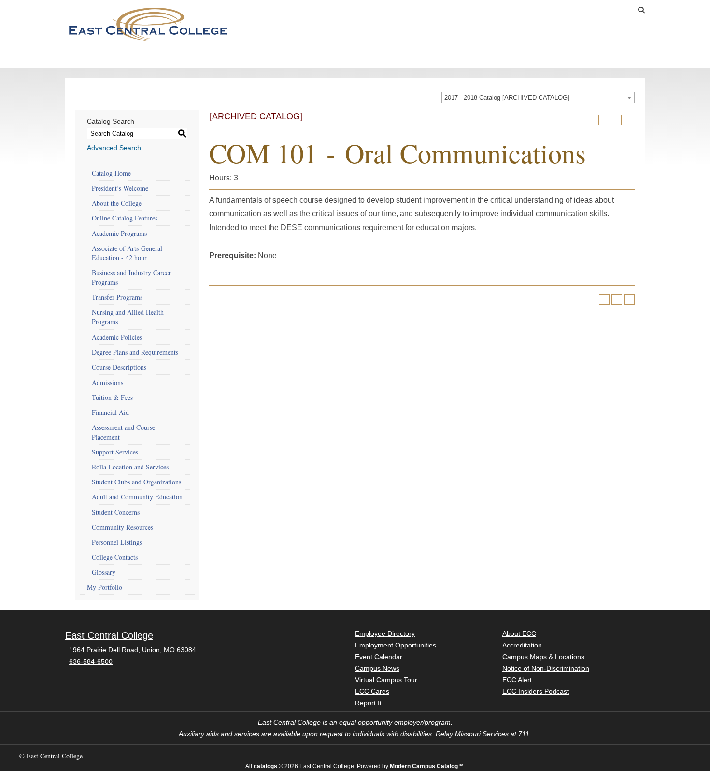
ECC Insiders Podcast (535, 691)
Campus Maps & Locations (543, 657)
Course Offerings (563, 10)
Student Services (266, 58)
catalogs (265, 766)
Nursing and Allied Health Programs (128, 316)
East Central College (109, 635)
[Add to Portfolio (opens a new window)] (603, 120)
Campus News (377, 668)
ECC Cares (372, 691)
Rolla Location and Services (130, 466)
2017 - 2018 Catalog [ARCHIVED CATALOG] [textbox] (506, 97)
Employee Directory (385, 633)
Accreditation (522, 645)
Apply (483, 10)
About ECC (505, 58)
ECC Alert (517, 680)
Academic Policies (117, 337)
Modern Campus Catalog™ (427, 766)
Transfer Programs (117, 297)
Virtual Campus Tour (386, 680)
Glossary (103, 572)
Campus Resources (353, 58)
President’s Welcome (120, 188)
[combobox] (538, 97)
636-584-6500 (91, 661)
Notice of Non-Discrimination (545, 668)
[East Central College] (147, 24)
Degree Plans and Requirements (135, 352)
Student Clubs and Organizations (136, 481)
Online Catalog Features (124, 217)
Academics (173, 58)
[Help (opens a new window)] (629, 120)
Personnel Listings (117, 542)
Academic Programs (119, 233)
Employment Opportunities (395, 645)
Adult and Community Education (137, 496)
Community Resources (122, 527)
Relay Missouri (458, 734)
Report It (368, 703)
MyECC (616, 10)
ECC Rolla (586, 58)
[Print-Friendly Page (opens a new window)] (616, 120)
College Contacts (115, 557)
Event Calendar (378, 657)
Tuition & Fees (112, 397)
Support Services (115, 451)
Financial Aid (110, 412)
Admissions (91, 58)
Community (422, 58)
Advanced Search (114, 147)
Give (513, 10)
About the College (117, 202)
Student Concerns (116, 512)
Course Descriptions (119, 367)
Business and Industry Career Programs (131, 277)
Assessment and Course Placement (123, 432)
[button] (641, 10)
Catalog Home (111, 173)
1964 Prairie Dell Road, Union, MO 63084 (132, 650)
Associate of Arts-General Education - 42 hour (127, 253)
